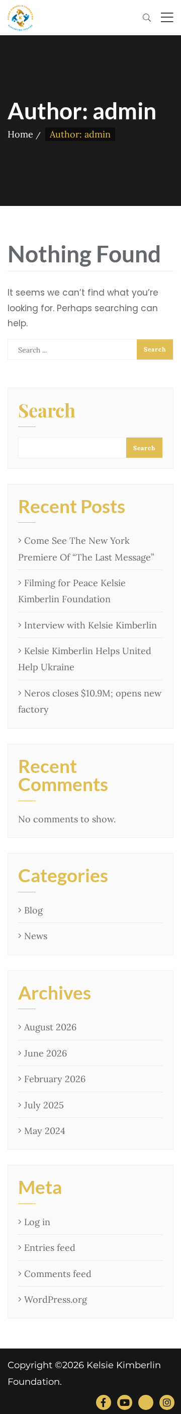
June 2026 (45, 1053)
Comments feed (58, 1274)
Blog (33, 910)
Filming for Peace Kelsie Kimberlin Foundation (72, 591)
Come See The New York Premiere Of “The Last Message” (86, 548)
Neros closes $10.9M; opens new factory (89, 701)
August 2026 (50, 1027)
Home (20, 134)
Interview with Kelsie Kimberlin (90, 625)
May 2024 (44, 1131)
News (35, 936)
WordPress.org (55, 1299)
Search (46, 411)
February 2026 (54, 1079)
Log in (37, 1222)
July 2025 (44, 1105)
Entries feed (49, 1247)
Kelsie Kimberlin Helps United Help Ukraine (84, 659)
